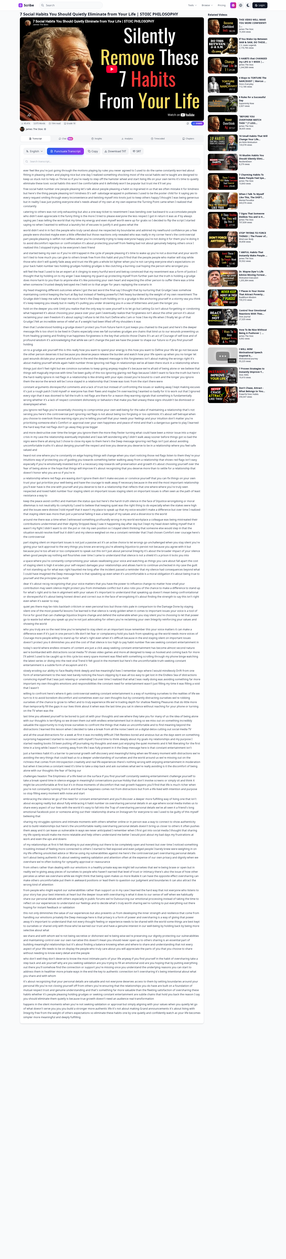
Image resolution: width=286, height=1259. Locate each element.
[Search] (41, 5)
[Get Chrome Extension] (233, 5)
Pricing (222, 5)
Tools (191, 5)
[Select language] (241, 5)
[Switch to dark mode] (248, 5)
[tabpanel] (112, 583)
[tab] (35, 139)
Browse (206, 5)
